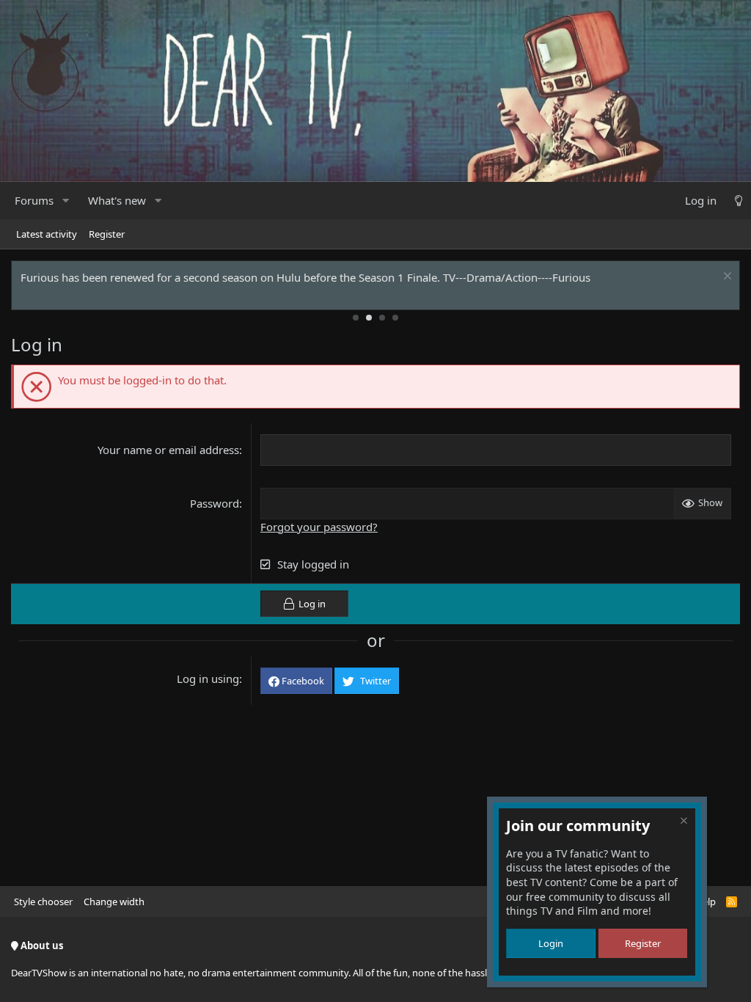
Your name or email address (168, 449)
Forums (34, 200)
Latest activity (46, 234)
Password (214, 503)
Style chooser (43, 901)
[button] (65, 200)
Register (107, 234)
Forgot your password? (319, 526)
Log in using (208, 678)
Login (550, 943)
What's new (117, 200)
